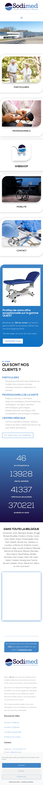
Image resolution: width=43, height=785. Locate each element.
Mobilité (21, 207)
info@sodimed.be (15, 752)
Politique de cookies (14, 781)
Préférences (21, 777)
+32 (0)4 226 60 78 (19, 749)
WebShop (21, 166)
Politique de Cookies (12, 737)
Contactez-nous (13, 341)
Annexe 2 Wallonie (12, 727)
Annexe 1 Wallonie (11, 723)
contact (22, 251)
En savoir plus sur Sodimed (17, 435)
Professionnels (21, 131)
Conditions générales (27, 781)
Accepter (21, 765)
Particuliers (21, 87)
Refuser (21, 771)
